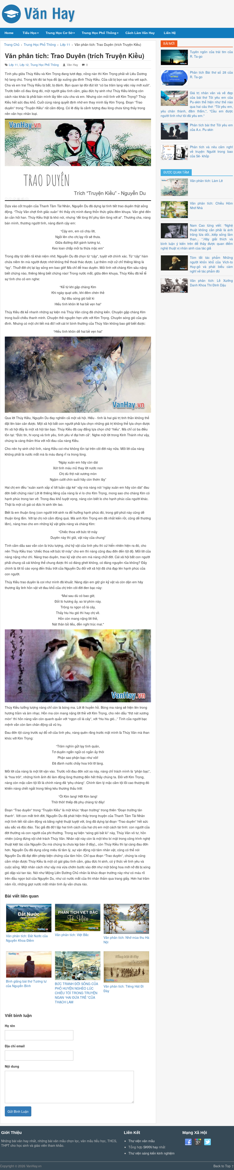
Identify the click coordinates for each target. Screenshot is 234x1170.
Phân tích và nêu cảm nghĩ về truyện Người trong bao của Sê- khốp (211, 151)
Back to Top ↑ (223, 1166)
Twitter (207, 1142)
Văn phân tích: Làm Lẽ (206, 180)
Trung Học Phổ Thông (100, 33)
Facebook (188, 1142)
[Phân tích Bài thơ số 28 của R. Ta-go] (175, 77)
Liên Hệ (170, 33)
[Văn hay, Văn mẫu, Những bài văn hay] (39, 13)
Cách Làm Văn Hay (140, 33)
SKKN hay (150, 1147)
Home (9, 33)
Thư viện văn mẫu (141, 1141)
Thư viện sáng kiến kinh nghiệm (151, 1153)
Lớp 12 (24, 65)
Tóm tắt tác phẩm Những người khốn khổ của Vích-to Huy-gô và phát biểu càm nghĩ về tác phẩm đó (211, 264)
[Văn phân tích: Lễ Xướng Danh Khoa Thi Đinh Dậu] (175, 285)
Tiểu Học (31, 33)
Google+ (198, 1142)
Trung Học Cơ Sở (60, 33)
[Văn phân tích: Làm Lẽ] (175, 186)
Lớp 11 (13, 65)
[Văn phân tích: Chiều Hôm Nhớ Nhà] (175, 209)
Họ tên (10, 1025)
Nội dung (12, 1066)
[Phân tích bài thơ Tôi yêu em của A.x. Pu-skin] (175, 130)
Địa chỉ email (15, 1046)
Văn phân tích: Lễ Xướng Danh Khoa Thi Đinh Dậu (211, 282)
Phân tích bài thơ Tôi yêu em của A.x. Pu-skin (211, 127)
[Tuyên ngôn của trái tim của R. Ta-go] (175, 56)
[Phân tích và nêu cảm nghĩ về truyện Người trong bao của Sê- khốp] (175, 152)
